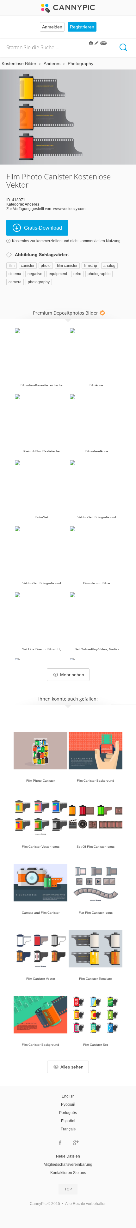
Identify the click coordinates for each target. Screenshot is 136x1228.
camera (15, 282)
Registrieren (82, 26)
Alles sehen (71, 1066)
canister (27, 265)
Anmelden (52, 26)
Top (68, 1189)
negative (35, 274)
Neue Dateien (68, 1156)
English (68, 1096)
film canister (67, 265)
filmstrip (90, 265)
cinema (15, 274)
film (12, 265)
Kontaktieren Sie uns (68, 1173)
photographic (99, 274)
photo (46, 265)
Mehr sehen (72, 674)
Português (68, 1113)
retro (77, 274)
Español (68, 1121)
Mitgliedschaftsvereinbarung (68, 1164)
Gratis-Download (43, 228)
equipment (58, 274)
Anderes (32, 204)
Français (68, 1129)
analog (109, 265)
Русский (68, 1104)
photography (39, 282)
